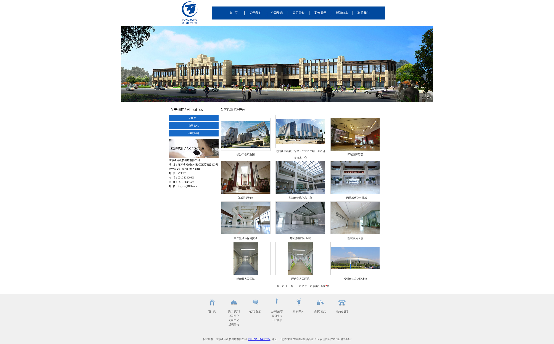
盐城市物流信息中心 (300, 197)
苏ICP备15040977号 (259, 339)
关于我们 (255, 13)
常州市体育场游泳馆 (355, 278)
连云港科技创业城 (300, 238)
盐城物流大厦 (355, 238)
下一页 (297, 286)
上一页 (289, 286)
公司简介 (193, 118)
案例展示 (320, 13)
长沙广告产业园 (246, 154)
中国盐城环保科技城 (355, 197)
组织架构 (193, 133)
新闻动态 (342, 13)
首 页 (234, 13)
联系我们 (364, 13)
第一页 (281, 286)
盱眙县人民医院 (246, 278)
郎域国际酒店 (355, 154)
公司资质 (277, 13)
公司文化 (193, 125)
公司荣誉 (299, 13)
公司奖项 (277, 315)
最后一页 (307, 286)
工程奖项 (277, 320)
